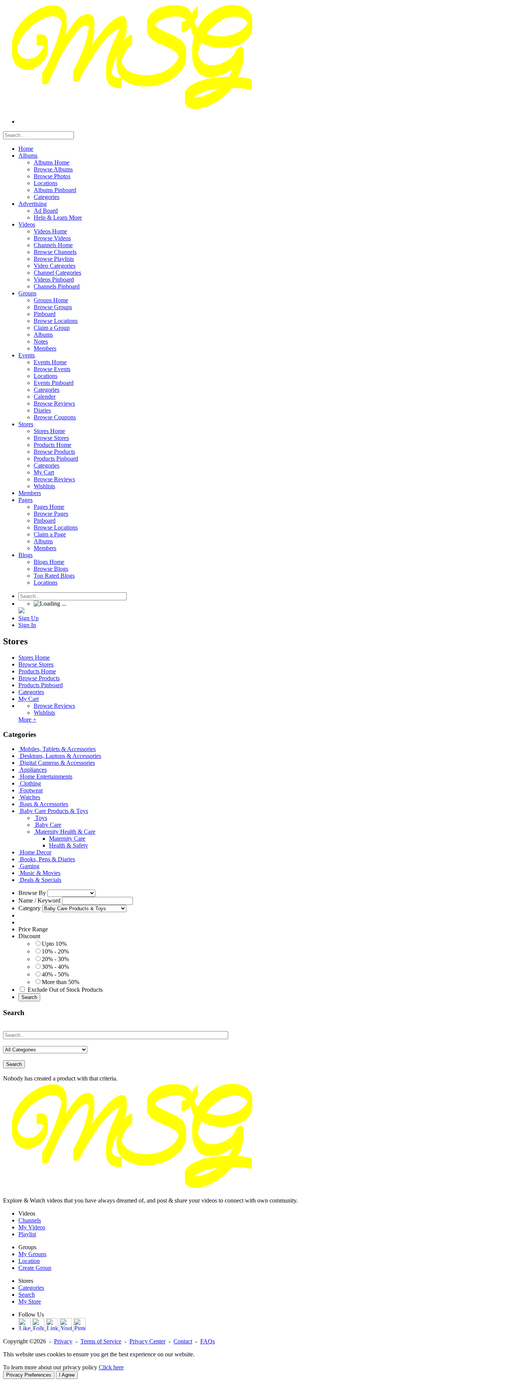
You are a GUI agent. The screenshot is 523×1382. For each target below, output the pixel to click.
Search (29, 997)
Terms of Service (100, 1341)
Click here (111, 1367)
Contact (182, 1341)
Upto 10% (54, 943)
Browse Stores (36, 664)
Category (29, 908)
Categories (31, 692)
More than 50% (60, 982)
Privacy (63, 1341)
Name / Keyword (39, 900)
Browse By (32, 893)
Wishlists (44, 712)
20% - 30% (55, 959)
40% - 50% (55, 974)
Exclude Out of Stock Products (65, 989)
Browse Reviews (54, 705)
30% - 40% (55, 966)
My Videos (31, 1227)
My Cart (28, 699)
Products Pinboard (40, 685)
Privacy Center (147, 1341)
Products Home (37, 671)
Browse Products (39, 678)
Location (29, 1261)
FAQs (207, 1341)
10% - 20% (55, 951)
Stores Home (34, 657)
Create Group (34, 1268)
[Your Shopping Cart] (21, 611)
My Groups (32, 1254)
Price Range (33, 929)
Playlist (27, 1234)
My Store (29, 1301)
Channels (29, 1220)
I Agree (67, 1375)
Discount (29, 936)
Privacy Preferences (28, 1375)
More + (27, 719)
